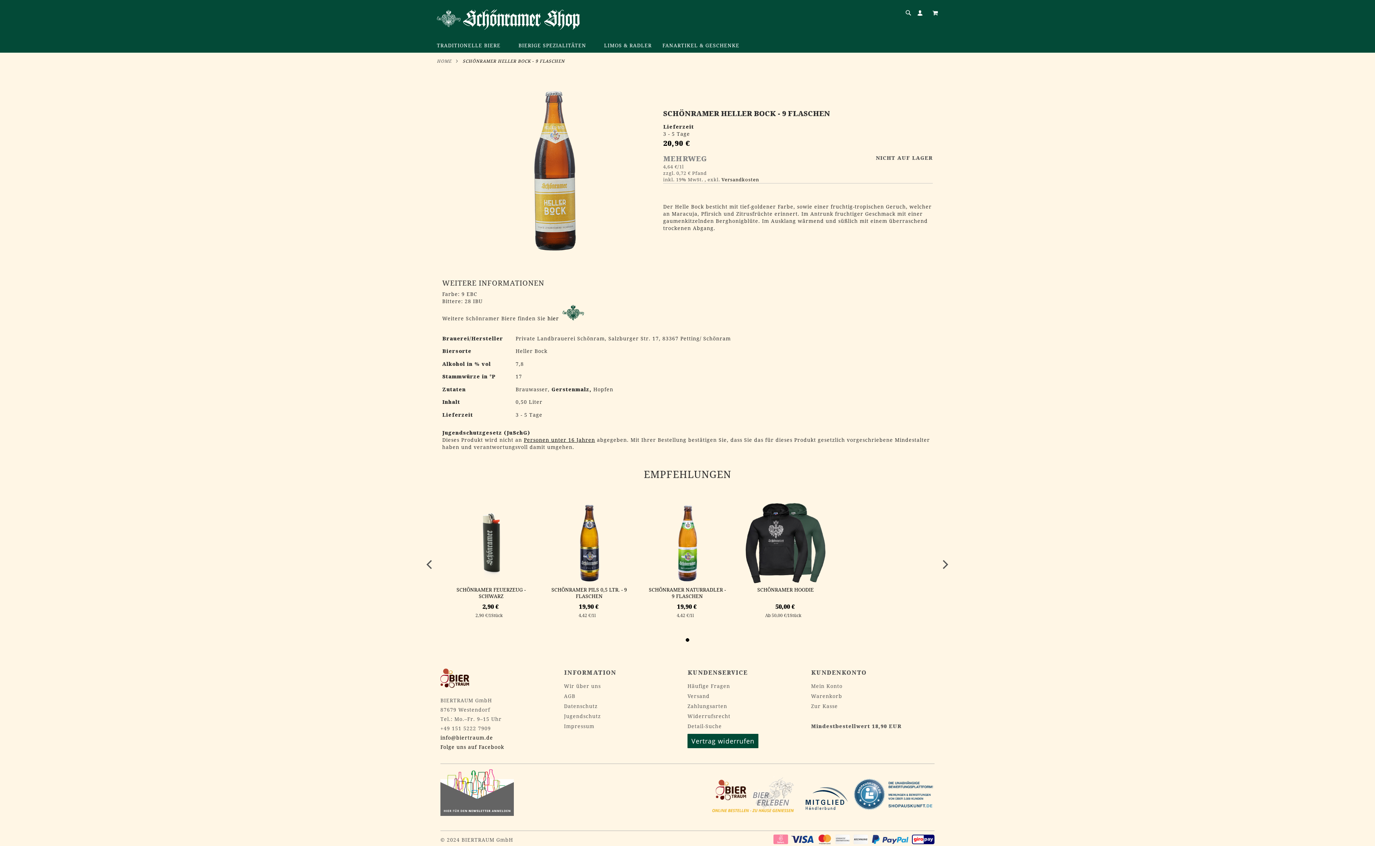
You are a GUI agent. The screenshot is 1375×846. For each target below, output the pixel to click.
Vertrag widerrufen (722, 741)
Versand (699, 696)
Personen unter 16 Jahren (559, 439)
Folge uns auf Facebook (472, 747)
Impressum (579, 726)
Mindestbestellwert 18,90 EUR (856, 726)
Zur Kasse (824, 706)
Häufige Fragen (709, 686)
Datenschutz (581, 706)
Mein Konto (827, 686)
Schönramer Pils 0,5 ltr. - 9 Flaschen (589, 592)
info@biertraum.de (466, 737)
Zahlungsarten (707, 706)
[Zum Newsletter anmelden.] (477, 814)
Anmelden (921, 13)
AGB (569, 696)
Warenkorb (826, 696)
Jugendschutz (582, 716)
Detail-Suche (705, 726)
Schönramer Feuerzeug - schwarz (491, 592)
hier (554, 318)
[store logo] (508, 19)
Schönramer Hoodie (785, 589)
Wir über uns (582, 686)
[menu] (687, 46)
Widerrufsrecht (709, 716)
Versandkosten (740, 180)
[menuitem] (472, 46)
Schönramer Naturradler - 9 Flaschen (687, 592)
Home (444, 61)
